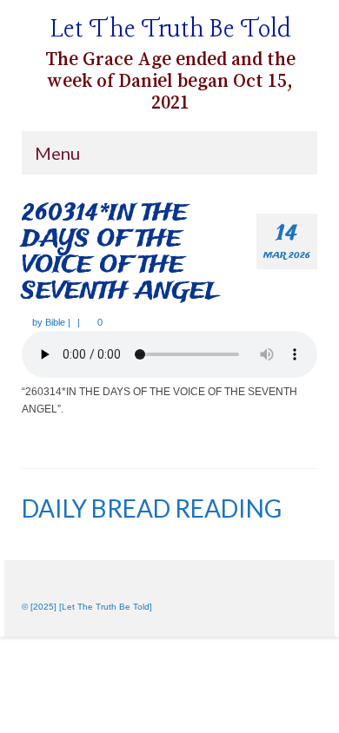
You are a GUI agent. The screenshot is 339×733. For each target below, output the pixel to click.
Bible (55, 322)
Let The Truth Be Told (170, 30)
